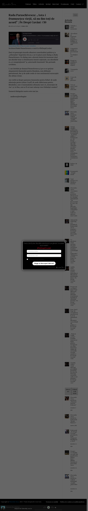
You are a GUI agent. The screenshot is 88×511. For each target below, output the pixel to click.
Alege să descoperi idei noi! (44, 263)
